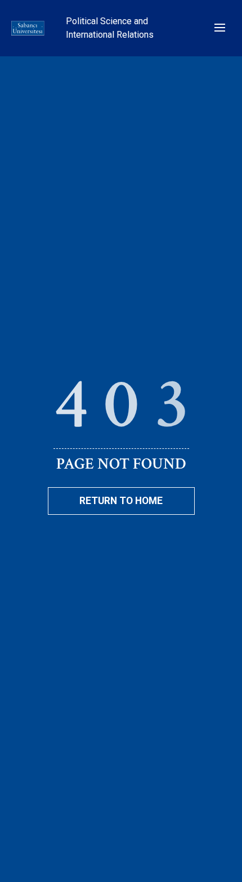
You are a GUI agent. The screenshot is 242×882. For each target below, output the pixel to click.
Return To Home (121, 500)
